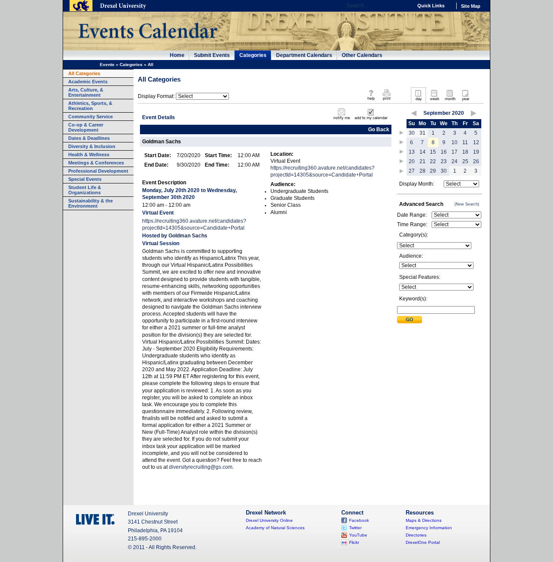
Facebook (359, 520)
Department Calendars (304, 55)
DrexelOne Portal (423, 542)
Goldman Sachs (187, 235)
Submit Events (212, 55)
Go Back (378, 129)
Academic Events (88, 81)
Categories (253, 55)
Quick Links (431, 5)
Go (403, 5)
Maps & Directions (424, 520)
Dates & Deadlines (89, 138)
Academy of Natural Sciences (275, 527)
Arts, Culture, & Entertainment (85, 92)
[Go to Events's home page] (147, 42)
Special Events (85, 179)
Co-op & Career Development (85, 127)
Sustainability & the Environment (90, 203)
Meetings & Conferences (96, 162)
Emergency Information (429, 527)
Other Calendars (362, 55)
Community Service (90, 116)
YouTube (358, 535)
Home (177, 55)
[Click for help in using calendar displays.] (371, 101)
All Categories (84, 73)
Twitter (355, 527)
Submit (409, 319)
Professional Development (98, 171)
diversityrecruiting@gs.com (200, 467)
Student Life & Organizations (84, 190)
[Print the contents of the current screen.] (386, 101)
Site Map (470, 6)
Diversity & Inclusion (91, 146)
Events (107, 64)
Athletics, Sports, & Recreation (90, 106)
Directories (416, 535)
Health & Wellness (88, 154)
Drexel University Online (269, 520)
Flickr (354, 542)
